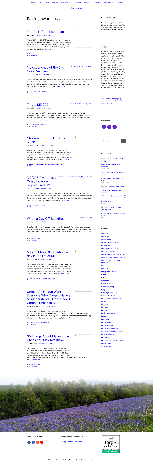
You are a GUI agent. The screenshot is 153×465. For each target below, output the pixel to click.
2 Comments (33, 55)
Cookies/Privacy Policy (83, 460)
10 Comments (33, 93)
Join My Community (110, 108)
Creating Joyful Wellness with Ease (113, 257)
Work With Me (65, 2)
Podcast (78, 2)
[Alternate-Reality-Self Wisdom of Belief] (113, 175)
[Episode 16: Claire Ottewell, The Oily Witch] (113, 210)
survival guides (106, 346)
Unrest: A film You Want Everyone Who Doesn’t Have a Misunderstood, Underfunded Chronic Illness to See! (49, 297)
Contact (119, 2)
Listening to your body (109, 293)
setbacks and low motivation (111, 331)
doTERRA (104, 269)
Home (33, 2)
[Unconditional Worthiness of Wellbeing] (113, 161)
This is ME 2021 (38, 104)
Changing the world (108, 251)
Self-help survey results (109, 328)
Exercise (104, 278)
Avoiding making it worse (110, 242)
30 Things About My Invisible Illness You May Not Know (48, 338)
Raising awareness (34, 54)
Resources (107, 2)
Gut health (105, 281)
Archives (55, 2)
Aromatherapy (106, 239)
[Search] (123, 141)
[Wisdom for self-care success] (112, 186)
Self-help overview (108, 322)
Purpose (104, 310)
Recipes (86, 2)
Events (103, 275)
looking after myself (108, 296)
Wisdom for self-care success (111, 190)
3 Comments (33, 126)
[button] (1, 464)
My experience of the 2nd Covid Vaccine (45, 69)
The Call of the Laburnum (45, 32)
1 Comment (32, 207)
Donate (105, 35)
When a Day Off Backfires (45, 218)
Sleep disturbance (107, 334)
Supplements (45, 91)
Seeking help (105, 319)
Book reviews (33, 322)
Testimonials (97, 2)
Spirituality (105, 337)
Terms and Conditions (98, 460)
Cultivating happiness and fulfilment (39, 164)
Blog (47, 2)
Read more (49, 49)
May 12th (32, 124)
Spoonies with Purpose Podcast (112, 340)
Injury (103, 290)
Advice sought (106, 236)
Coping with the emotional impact (113, 254)
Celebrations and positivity (110, 248)
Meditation (105, 307)
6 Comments (33, 166)
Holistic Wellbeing (107, 287)
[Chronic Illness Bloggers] (111, 452)
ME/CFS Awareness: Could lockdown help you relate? (41, 181)
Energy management (108, 272)
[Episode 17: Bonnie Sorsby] (111, 196)
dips (102, 266)
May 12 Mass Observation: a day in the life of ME (47, 254)
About (40, 2)
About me (104, 233)
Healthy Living (33, 278)
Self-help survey (107, 325)
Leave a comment (34, 280)
